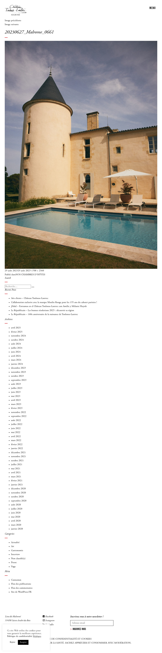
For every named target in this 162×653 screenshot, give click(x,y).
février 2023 (16, 408)
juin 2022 (16, 428)
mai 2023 (15, 396)
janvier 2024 (17, 364)
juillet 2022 (16, 424)
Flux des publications (21, 584)
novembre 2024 (18, 336)
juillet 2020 (16, 509)
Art (12, 546)
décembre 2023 (18, 368)
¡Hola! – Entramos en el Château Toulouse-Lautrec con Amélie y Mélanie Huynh (49, 306)
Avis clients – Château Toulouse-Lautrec (29, 298)
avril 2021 (16, 472)
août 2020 (16, 505)
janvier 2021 (17, 485)
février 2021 (16, 480)
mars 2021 (16, 477)
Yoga (13, 566)
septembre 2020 (18, 501)
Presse (14, 562)
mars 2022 (16, 440)
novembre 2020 (18, 493)
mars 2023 (16, 404)
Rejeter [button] (12, 642)
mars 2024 (16, 360)
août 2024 (16, 344)
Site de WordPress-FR (21, 592)
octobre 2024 (17, 340)
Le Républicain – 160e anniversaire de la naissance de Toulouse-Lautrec (44, 314)
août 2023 (16, 384)
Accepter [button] (23, 642)
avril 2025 (16, 328)
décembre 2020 (18, 489)
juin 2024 (16, 352)
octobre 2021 (17, 460)
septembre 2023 (18, 380)
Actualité (15, 542)
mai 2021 (15, 469)
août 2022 (16, 420)
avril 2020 (16, 521)
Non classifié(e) (18, 558)
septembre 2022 (18, 416)
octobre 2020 (17, 497)
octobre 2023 (17, 376)
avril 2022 (16, 436)
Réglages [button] (37, 636)
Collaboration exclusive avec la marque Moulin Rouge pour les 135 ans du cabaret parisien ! (54, 302)
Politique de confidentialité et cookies (64, 639)
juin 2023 (16, 392)
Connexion (16, 580)
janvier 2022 (17, 448)
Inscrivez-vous (79, 629)
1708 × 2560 (37, 271)
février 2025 (16, 332)
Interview (15, 554)
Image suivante (12, 24)
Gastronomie (17, 550)
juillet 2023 (16, 388)
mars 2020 (16, 525)
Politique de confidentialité (19, 636)
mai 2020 (15, 517)
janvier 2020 (17, 529)
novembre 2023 (18, 372)
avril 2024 (16, 356)
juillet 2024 (16, 348)
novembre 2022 (18, 412)
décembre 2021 (18, 452)
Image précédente (13, 20)
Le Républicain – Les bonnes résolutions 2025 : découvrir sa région (42, 310)
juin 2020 (16, 513)
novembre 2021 (18, 456)
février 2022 (16, 444)
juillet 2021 (16, 464)
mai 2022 (15, 432)
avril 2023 (16, 400)
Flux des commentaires (21, 588)
